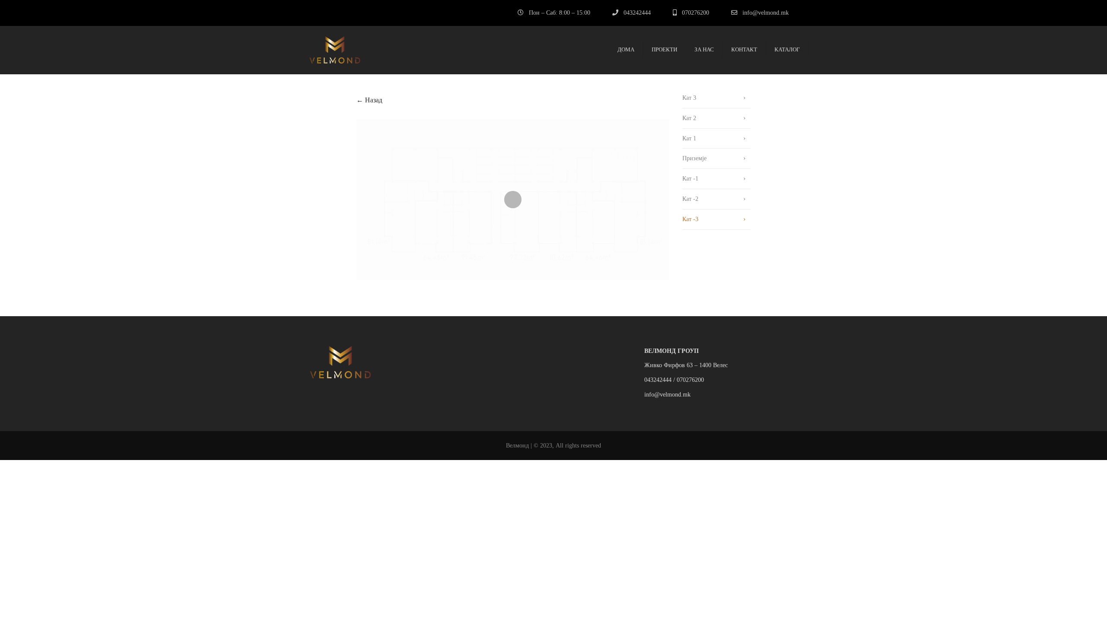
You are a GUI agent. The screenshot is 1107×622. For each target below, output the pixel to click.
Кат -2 (690, 199)
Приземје (694, 158)
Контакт (744, 49)
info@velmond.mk (765, 13)
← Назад (369, 100)
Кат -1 (690, 178)
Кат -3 (690, 219)
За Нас (704, 49)
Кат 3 (689, 98)
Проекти (664, 49)
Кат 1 (689, 138)
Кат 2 (689, 118)
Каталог (787, 49)
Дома (625, 49)
